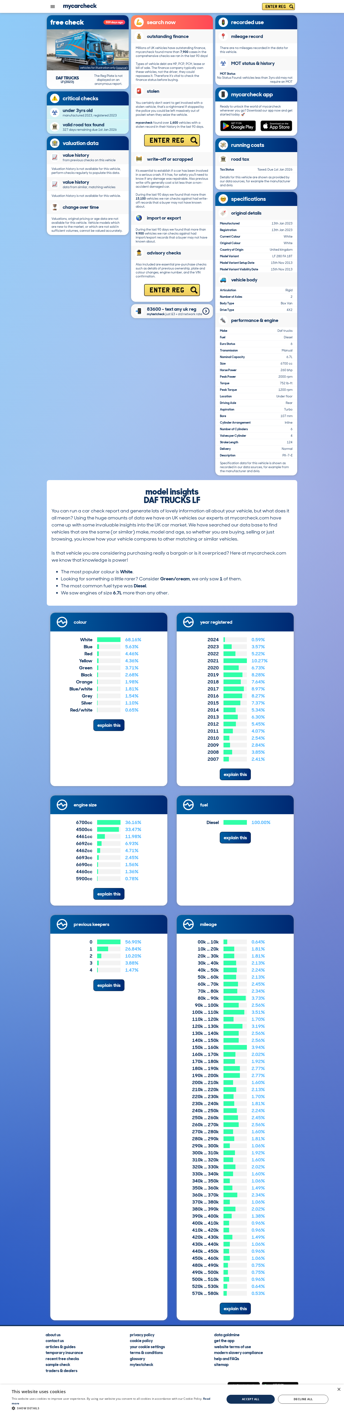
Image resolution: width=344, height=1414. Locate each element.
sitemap (221, 1364)
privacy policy (142, 1334)
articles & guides (61, 1346)
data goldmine (227, 1334)
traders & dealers (61, 1370)
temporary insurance (64, 1352)
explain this (109, 725)
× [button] (338, 1389)
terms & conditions (146, 1352)
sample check (58, 1364)
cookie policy (141, 1340)
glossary (137, 1358)
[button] (115, 1408)
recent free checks (62, 1358)
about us (53, 1334)
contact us (55, 1340)
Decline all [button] (303, 1399)
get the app (224, 1340)
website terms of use (232, 1346)
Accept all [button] (251, 1399)
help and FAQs (226, 1358)
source (121, 68)
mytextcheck (141, 1364)
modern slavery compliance (238, 1352)
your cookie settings (147, 1346)
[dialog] (172, 1399)
